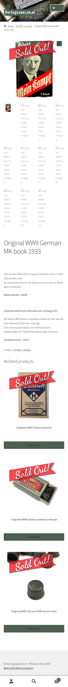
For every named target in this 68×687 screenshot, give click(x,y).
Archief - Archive (24, 26)
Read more (34, 445)
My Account (11, 681)
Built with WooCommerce (18, 668)
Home (10, 26)
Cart (52, 678)
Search (34, 681)
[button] (59, 43)
